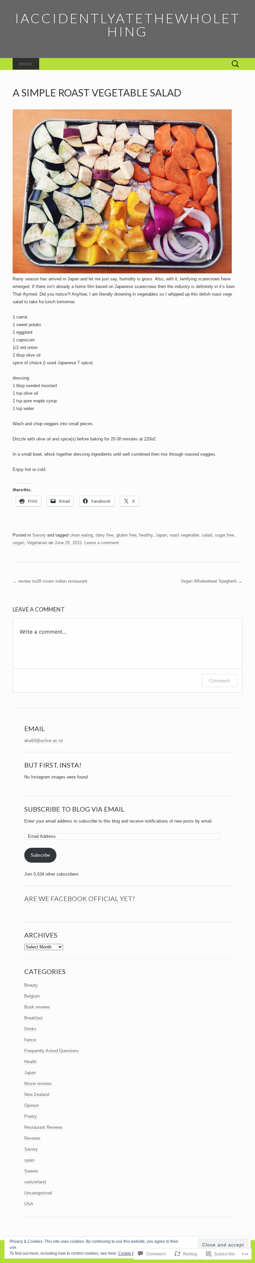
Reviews (32, 1138)
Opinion (31, 1105)
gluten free (126, 535)
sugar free (224, 535)
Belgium (32, 996)
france (30, 1039)
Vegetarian (37, 542)
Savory (39, 535)
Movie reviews (38, 1083)
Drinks (30, 1028)
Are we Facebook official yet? (79, 898)
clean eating (81, 535)
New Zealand (36, 1094)
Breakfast (33, 1017)
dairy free (105, 535)
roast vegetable (184, 535)
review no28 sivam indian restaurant (50, 581)
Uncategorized (38, 1192)
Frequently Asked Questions (51, 1050)
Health (30, 1061)
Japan (161, 535)
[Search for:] (235, 64)
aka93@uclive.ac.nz (43, 740)
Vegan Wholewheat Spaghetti (211, 581)
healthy (146, 535)
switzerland (35, 1181)
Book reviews (37, 1007)
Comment (219, 680)
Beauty (31, 985)
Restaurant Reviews (43, 1127)
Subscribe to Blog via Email (74, 809)
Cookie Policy (130, 1253)
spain (29, 1160)
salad (207, 535)
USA (28, 1203)
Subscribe (40, 855)
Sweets (31, 1171)
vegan (18, 542)
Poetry (30, 1116)
